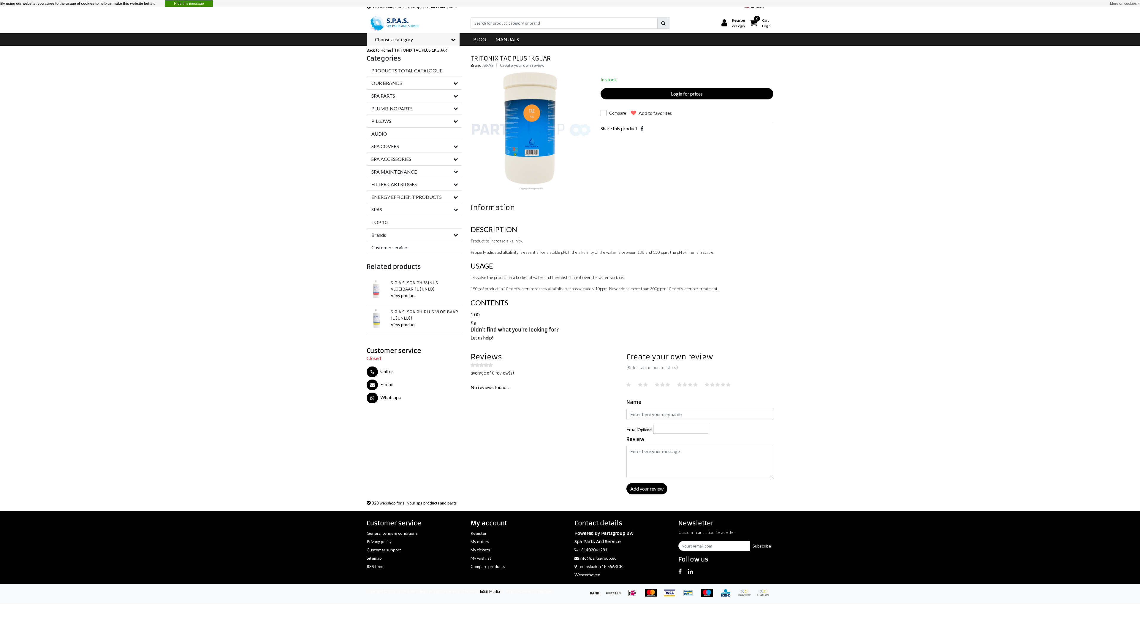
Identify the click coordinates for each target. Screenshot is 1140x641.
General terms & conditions (392, 533)
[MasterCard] (652, 595)
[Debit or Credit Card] (764, 595)
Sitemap (374, 558)
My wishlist (481, 558)
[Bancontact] (690, 595)
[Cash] (615, 595)
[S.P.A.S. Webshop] (394, 23)
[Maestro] (708, 595)
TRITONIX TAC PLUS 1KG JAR (420, 50)
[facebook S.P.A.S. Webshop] (680, 571)
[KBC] (727, 595)
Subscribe (762, 545)
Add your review (647, 488)
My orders (480, 541)
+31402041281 (592, 549)
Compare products (488, 566)
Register (479, 533)
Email (639, 429)
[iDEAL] (634, 595)
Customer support (384, 549)
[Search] (663, 23)
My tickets (480, 549)
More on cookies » (1125, 3)
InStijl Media (490, 591)
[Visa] (671, 595)
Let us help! (482, 337)
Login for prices (687, 93)
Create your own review (522, 65)
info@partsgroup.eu (598, 558)
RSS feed (375, 566)
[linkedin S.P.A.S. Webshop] (690, 571)
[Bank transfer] (596, 595)
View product (403, 295)
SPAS (489, 65)
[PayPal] (746, 595)
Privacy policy (379, 541)
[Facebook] (642, 128)
